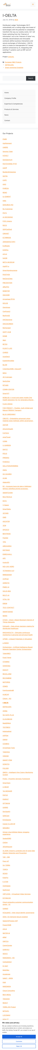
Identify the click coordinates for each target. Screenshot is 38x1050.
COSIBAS (6, 744)
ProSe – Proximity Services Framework (16, 779)
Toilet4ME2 (7, 653)
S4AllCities (6, 666)
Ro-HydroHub (8, 209)
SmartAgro (6, 783)
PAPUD (5, 795)
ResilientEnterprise (9, 172)
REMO (5, 192)
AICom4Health (8, 429)
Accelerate (6, 974)
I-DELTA (5, 703)
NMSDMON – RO (9, 958)
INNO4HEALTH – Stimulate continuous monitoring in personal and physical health (18, 634)
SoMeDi (5, 908)
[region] (19, 1035)
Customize (19, 1041)
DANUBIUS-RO (8, 205)
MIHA (5, 373)
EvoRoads (6, 246)
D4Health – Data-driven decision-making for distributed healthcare (18, 627)
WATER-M (6, 933)
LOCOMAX (6, 1015)
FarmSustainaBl (8, 690)
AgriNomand (7, 143)
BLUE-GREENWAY (9, 414)
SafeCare (6, 816)
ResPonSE (6, 315)
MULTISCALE (7, 497)
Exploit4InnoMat (8, 361)
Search (30, 78)
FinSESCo (6, 462)
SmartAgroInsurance (10, 270)
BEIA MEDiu (7, 995)
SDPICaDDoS (7, 229)
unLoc (5, 254)
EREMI (5, 603)
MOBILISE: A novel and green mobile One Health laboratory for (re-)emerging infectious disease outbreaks (19, 399)
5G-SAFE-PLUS (8, 715)
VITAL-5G (6, 599)
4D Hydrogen (7, 377)
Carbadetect (7, 962)
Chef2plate (6, 886)
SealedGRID (7, 838)
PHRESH (6, 188)
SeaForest (6, 890)
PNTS (5, 213)
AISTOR (5, 425)
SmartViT (6, 393)
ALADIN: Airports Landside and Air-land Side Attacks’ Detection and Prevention (19, 852)
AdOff (5, 168)
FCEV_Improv (7, 221)
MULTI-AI (6, 595)
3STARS (5, 513)
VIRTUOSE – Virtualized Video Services (17, 894)
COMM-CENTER (8, 389)
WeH (4, 340)
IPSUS (5, 453)
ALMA (5, 478)
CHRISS (5, 352)
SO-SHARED (7, 474)
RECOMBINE (7, 678)
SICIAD (5, 873)
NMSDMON (7, 986)
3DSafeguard (7, 847)
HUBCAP (6, 694)
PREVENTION (7, 283)
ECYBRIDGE (7, 238)
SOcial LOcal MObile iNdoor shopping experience (16, 833)
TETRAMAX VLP (8, 571)
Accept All (19, 1036)
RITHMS (5, 385)
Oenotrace (6, 307)
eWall (4, 937)
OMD (4, 517)
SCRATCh (6, 764)
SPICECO (6, 530)
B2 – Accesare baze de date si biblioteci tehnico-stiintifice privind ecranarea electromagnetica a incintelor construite (17, 487)
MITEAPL (6, 1011)
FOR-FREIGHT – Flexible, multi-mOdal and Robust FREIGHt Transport (18, 409)
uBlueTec (6, 287)
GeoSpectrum (7, 160)
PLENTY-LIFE (7, 348)
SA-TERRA (6, 865)
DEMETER (6, 291)
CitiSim (5, 842)
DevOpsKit (6, 811)
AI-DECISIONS (8, 217)
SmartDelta (7, 509)
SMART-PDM (7, 760)
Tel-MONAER (7, 791)
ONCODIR (6, 295)
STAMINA (6, 662)
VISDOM (6, 756)
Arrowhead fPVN (9, 299)
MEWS (5, 616)
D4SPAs (5, 250)
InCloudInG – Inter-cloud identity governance (18, 913)
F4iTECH (6, 433)
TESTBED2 (6, 727)
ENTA (5, 501)
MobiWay (6, 970)
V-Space (6, 505)
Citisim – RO (7, 698)
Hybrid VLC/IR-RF (9, 824)
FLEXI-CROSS (7, 404)
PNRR (5, 139)
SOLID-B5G (7, 591)
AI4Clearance (7, 320)
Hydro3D (6, 562)
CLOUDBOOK (7, 719)
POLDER (6, 768)
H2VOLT (5, 155)
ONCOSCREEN (8, 324)
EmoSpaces (7, 820)
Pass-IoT (6, 861)
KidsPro (5, 878)
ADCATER (6, 521)
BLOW (5, 365)
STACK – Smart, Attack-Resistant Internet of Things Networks (18, 621)
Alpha (5, 470)
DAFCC (5, 449)
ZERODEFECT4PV (9, 242)
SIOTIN (5, 176)
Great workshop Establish (14, 67)
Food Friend (7, 657)
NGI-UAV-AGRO (8, 566)
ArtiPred (6, 579)
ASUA (5, 929)
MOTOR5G (6, 682)
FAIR (4, 982)
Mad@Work (7, 723)
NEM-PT (6, 1019)
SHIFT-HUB (7, 332)
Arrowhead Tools (9, 748)
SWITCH (5, 941)
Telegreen (6, 999)
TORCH (5, 869)
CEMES (5, 686)
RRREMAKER (7, 575)
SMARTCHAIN (8, 493)
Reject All (19, 1046)
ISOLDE (5, 303)
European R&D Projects (13, 62)
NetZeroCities (7, 279)
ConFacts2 (6, 311)
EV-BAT (5, 966)
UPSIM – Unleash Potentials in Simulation (17, 639)
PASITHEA (6, 274)
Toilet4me (6, 752)
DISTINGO (6, 550)
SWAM (5, 739)
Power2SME (7, 925)
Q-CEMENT (7, 196)
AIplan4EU (6, 482)
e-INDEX (6, 643)
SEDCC (5, 954)
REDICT (5, 1003)
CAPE (5, 180)
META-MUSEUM (8, 262)
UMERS (5, 147)
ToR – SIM (6, 857)
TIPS (4, 542)
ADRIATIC (6, 583)
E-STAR (5, 882)
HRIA (4, 201)
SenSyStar (6, 381)
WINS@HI (6, 828)
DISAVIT (5, 670)
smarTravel (6, 437)
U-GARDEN (7, 445)
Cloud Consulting (9, 991)
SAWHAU (6, 950)
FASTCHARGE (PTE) (10, 164)
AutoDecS (6, 356)
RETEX (5, 344)
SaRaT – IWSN (8, 978)
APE (4, 558)
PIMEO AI (6, 587)
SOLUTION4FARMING (10, 466)
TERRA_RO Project (9, 1007)
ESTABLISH (7, 898)
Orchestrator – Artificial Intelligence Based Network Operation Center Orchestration (18, 648)
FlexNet (5, 538)
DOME (5, 336)
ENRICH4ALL (7, 554)
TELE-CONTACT (8, 607)
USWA (5, 441)
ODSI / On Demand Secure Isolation (15, 917)
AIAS (4, 184)
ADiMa (5, 711)
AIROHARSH (7, 546)
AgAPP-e (6, 266)
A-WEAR (6, 787)
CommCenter (7, 945)
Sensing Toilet (8, 151)
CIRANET (6, 233)
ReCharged (7, 328)
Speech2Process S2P (10, 921)
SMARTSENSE (8, 612)
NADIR (5, 258)
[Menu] (32, 4)
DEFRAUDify (9, 65)
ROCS (5, 225)
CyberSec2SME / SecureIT (12, 369)
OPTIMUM (6, 803)
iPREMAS (6, 458)
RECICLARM (7, 674)
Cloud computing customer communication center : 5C (18, 903)
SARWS (5, 807)
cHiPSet (5, 735)
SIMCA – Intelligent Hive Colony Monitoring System (18, 774)
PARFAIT (6, 799)
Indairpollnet (7, 731)
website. (11, 57)
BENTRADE (7, 534)
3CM (4, 525)
